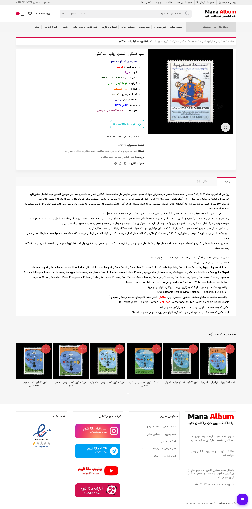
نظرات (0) (202, 181)
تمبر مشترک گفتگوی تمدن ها (169, 41)
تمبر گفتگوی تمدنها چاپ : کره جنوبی (144, 384)
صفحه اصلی (169, 427)
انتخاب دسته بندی (79, 14)
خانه (232, 41)
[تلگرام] (115, 163)
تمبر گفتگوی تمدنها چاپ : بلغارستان (34, 384)
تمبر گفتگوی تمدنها (124, 157)
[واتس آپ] (120, 163)
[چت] (242, 499)
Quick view (203, 349)
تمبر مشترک (193, 41)
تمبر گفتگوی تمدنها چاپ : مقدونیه (107, 382)
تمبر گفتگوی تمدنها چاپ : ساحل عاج (70, 384)
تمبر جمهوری (152, 427)
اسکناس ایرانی (153, 434)
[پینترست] (124, 163)
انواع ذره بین (169, 456)
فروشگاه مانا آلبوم (218, 504)
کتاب (143, 449)
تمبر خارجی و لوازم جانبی (214, 41)
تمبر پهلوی (170, 434)
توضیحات (226, 181)
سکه (156, 456)
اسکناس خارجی (168, 441)
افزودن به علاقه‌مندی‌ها (124, 124)
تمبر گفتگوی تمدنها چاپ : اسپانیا (218, 382)
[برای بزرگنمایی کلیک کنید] (225, 127)
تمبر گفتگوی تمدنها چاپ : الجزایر (181, 382)
